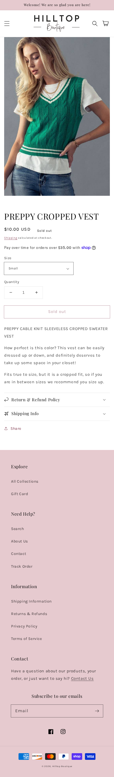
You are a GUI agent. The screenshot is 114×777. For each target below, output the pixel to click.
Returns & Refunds (29, 613)
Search (17, 528)
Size (8, 258)
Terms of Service (26, 638)
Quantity (11, 282)
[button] (7, 23)
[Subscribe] (97, 711)
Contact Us (82, 678)
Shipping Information (31, 601)
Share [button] (16, 428)
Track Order (22, 566)
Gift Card (19, 494)
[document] (57, 117)
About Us (19, 541)
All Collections (24, 481)
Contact (18, 553)
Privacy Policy (24, 626)
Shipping (10, 238)
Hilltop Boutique (62, 766)
